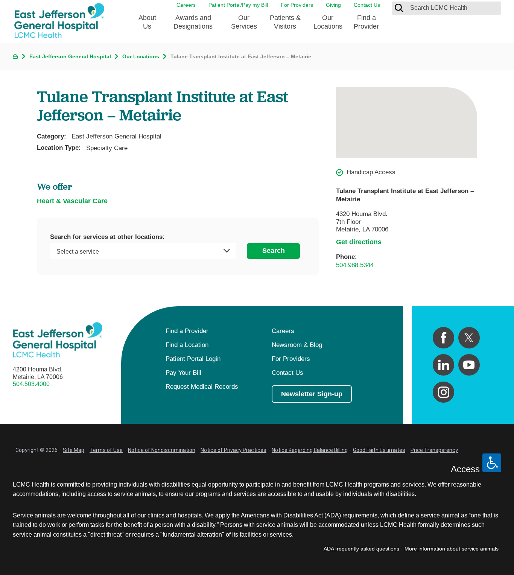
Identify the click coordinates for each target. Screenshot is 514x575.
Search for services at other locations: (107, 237)
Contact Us (367, 5)
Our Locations (327, 22)
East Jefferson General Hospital (70, 56)
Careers (186, 5)
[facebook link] (443, 337)
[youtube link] (469, 365)
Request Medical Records (202, 386)
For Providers (297, 5)
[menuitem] (147, 24)
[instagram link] (443, 392)
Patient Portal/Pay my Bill (238, 5)
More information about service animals (452, 549)
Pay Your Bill (183, 372)
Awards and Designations (193, 22)
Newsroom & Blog (297, 344)
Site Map (73, 450)
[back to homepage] (15, 56)
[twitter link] (469, 337)
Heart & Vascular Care (72, 201)
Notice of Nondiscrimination (161, 450)
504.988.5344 (355, 265)
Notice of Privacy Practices (233, 450)
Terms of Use (106, 450)
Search (273, 250)
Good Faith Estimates (379, 450)
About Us (147, 22)
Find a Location (187, 344)
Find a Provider (366, 22)
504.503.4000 (31, 384)
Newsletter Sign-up (311, 394)
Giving (333, 5)
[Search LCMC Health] (399, 8)
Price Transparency (434, 450)
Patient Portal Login (193, 358)
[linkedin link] (443, 365)
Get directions (359, 242)
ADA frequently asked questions (361, 549)
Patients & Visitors (285, 22)
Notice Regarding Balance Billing (310, 450)
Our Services (244, 22)
